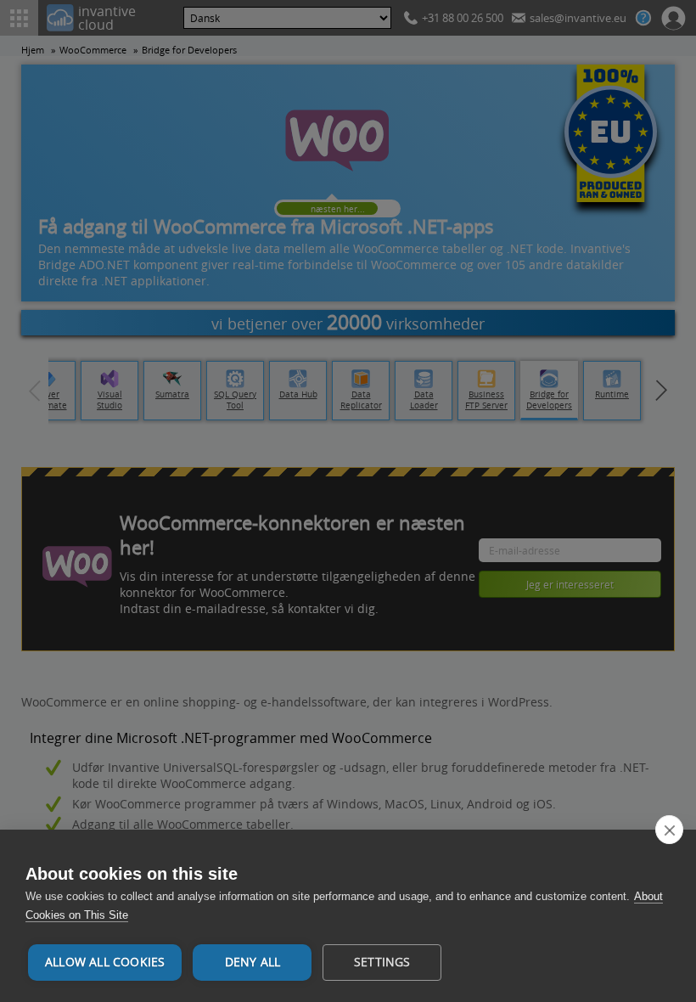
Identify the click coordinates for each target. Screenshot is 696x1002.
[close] (669, 829)
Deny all (253, 962)
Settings (382, 962)
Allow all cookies (105, 962)
